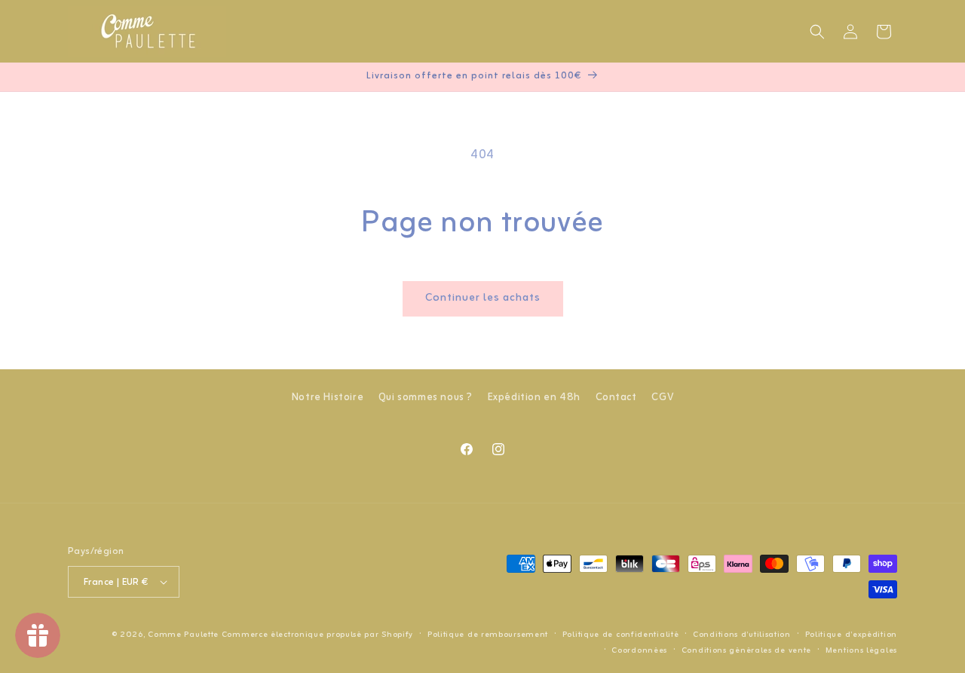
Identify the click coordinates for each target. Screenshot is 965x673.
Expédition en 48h (534, 397)
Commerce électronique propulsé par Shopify (317, 634)
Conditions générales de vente (746, 650)
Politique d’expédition (851, 634)
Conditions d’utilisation (742, 634)
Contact (616, 397)
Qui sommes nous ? (425, 397)
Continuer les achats (483, 298)
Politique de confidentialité (620, 634)
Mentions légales (861, 650)
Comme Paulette (183, 634)
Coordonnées (639, 650)
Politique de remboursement (487, 634)
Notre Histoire (327, 397)
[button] (817, 31)
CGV (662, 397)
